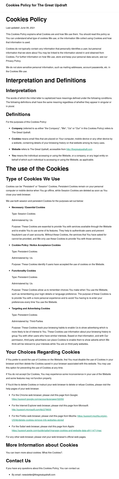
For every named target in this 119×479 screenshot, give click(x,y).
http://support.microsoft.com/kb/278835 (31, 409)
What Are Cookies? (52, 452)
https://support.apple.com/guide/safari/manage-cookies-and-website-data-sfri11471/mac (57, 430)
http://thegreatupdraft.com (79, 149)
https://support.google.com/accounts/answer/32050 (38, 399)
